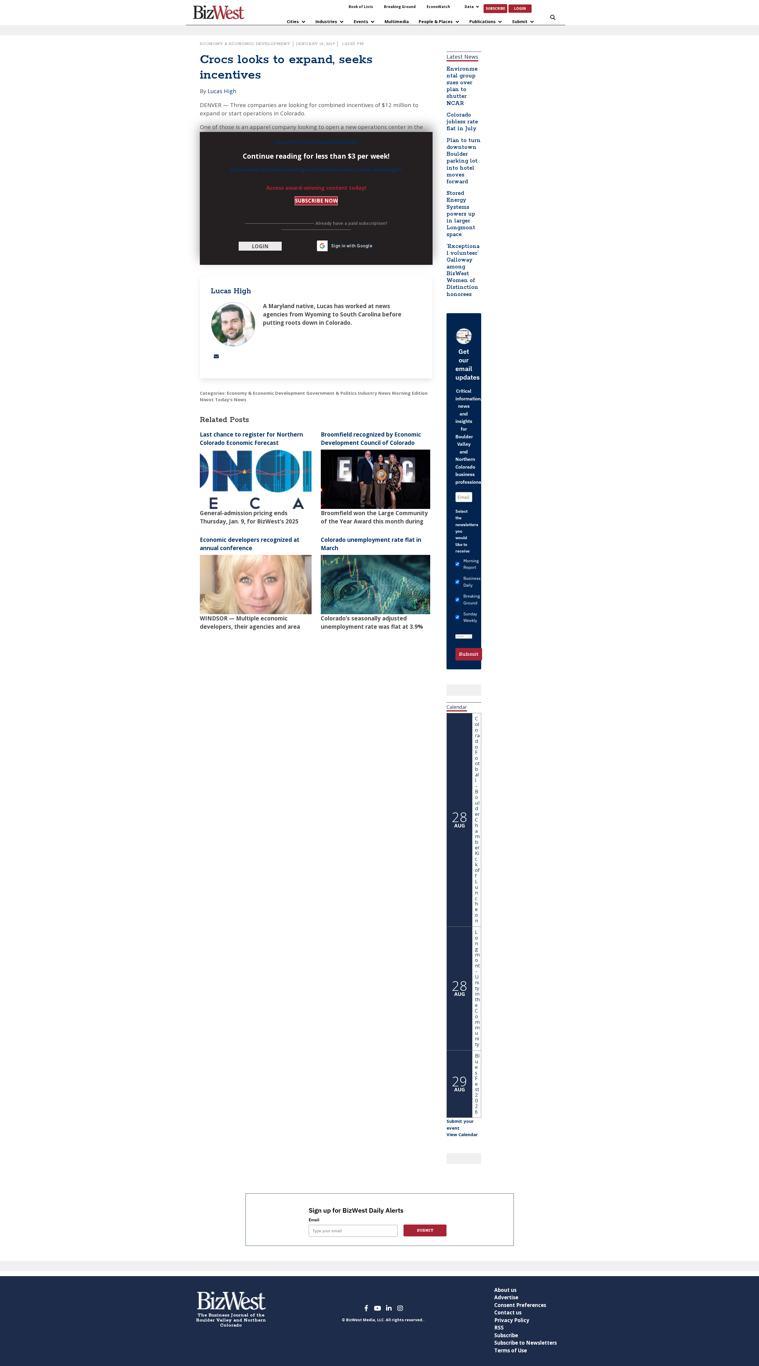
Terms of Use (510, 1350)
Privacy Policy (511, 1320)
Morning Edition (410, 393)
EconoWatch (438, 6)
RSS (499, 1327)
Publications (482, 21)
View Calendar (462, 1134)
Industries (326, 21)
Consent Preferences (520, 1305)
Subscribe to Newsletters (525, 1342)
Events (361, 21)
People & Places (436, 21)
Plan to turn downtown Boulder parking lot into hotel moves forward (464, 161)
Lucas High (222, 91)
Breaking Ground (400, 6)
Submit (519, 21)
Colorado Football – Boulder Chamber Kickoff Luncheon (477, 819)
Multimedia (397, 21)
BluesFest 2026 (477, 1083)
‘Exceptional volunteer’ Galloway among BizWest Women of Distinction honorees (463, 270)
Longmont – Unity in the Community (477, 988)
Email (314, 1219)
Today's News (230, 399)
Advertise (506, 1297)
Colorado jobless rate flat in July (462, 122)
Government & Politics (331, 393)
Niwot (207, 399)
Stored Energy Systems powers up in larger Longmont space (461, 214)
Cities (293, 21)
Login (520, 8)
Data (469, 6)
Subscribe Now (316, 200)
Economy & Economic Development (245, 44)
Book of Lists (361, 6)
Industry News (374, 393)
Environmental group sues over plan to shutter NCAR (462, 86)
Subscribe (495, 8)
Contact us (508, 1312)
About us (505, 1290)
